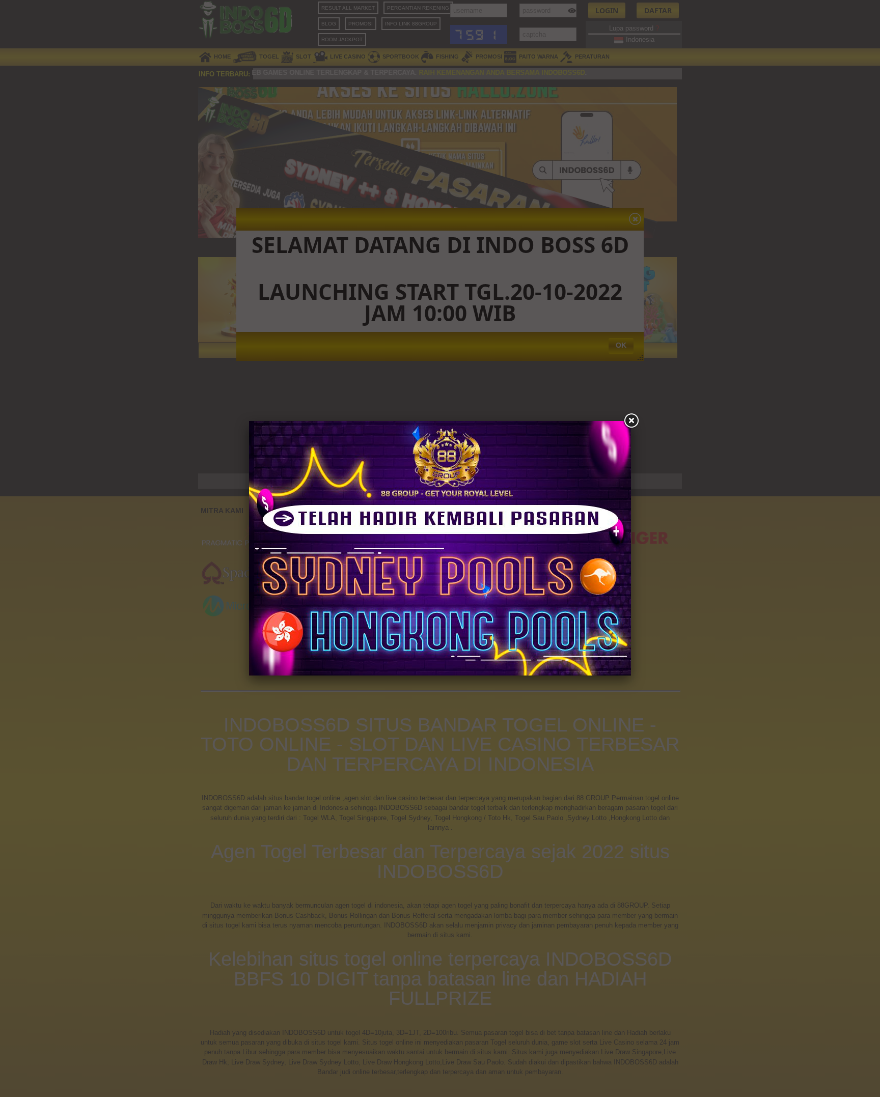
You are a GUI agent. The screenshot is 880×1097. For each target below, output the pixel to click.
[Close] (631, 421)
